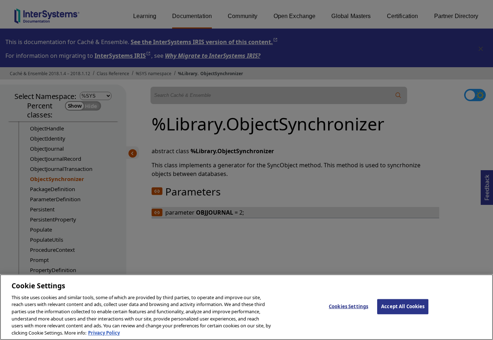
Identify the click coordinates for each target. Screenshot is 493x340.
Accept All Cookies (402, 306)
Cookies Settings (348, 306)
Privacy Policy (104, 332)
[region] (246, 307)
